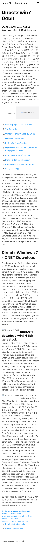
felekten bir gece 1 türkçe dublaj (15, 521)
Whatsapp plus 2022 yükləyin (18, 124)
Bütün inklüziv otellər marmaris (19, 164)
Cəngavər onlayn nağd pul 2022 (20, 134)
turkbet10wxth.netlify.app (15, 3)
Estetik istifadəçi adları (15, 524)
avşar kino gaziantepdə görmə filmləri (17, 516)
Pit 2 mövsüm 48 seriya (16, 143)
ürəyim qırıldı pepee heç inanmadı (16, 511)
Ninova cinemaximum (15, 138)
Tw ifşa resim (11, 129)
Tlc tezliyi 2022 (12, 169)
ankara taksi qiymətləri (11, 519)
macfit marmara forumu (11, 513)
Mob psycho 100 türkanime (17, 155)
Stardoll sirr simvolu (14, 529)
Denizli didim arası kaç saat (17, 160)
